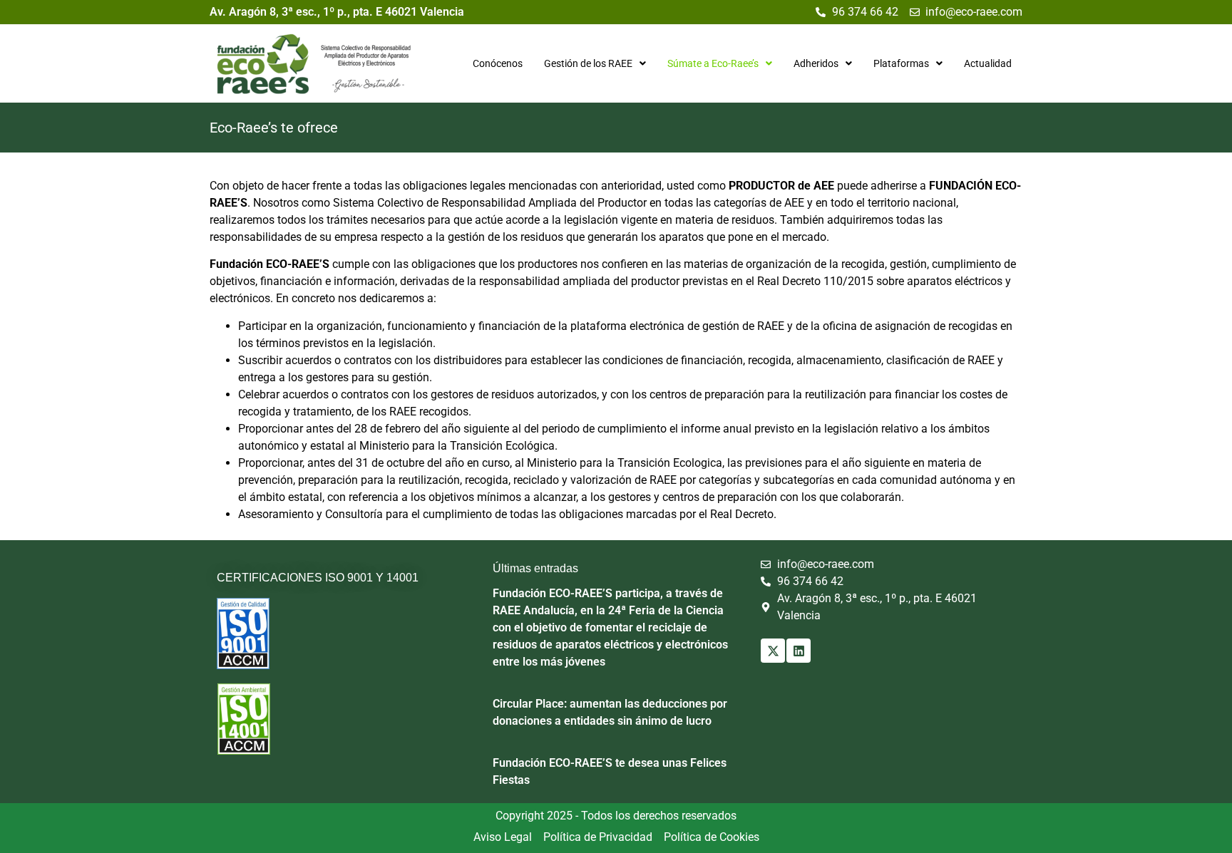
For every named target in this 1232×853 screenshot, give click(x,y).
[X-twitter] (773, 651)
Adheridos (816, 63)
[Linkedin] (798, 651)
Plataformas (901, 63)
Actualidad (988, 63)
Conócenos (498, 63)
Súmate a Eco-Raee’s (713, 63)
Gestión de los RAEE (588, 63)
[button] (595, 63)
